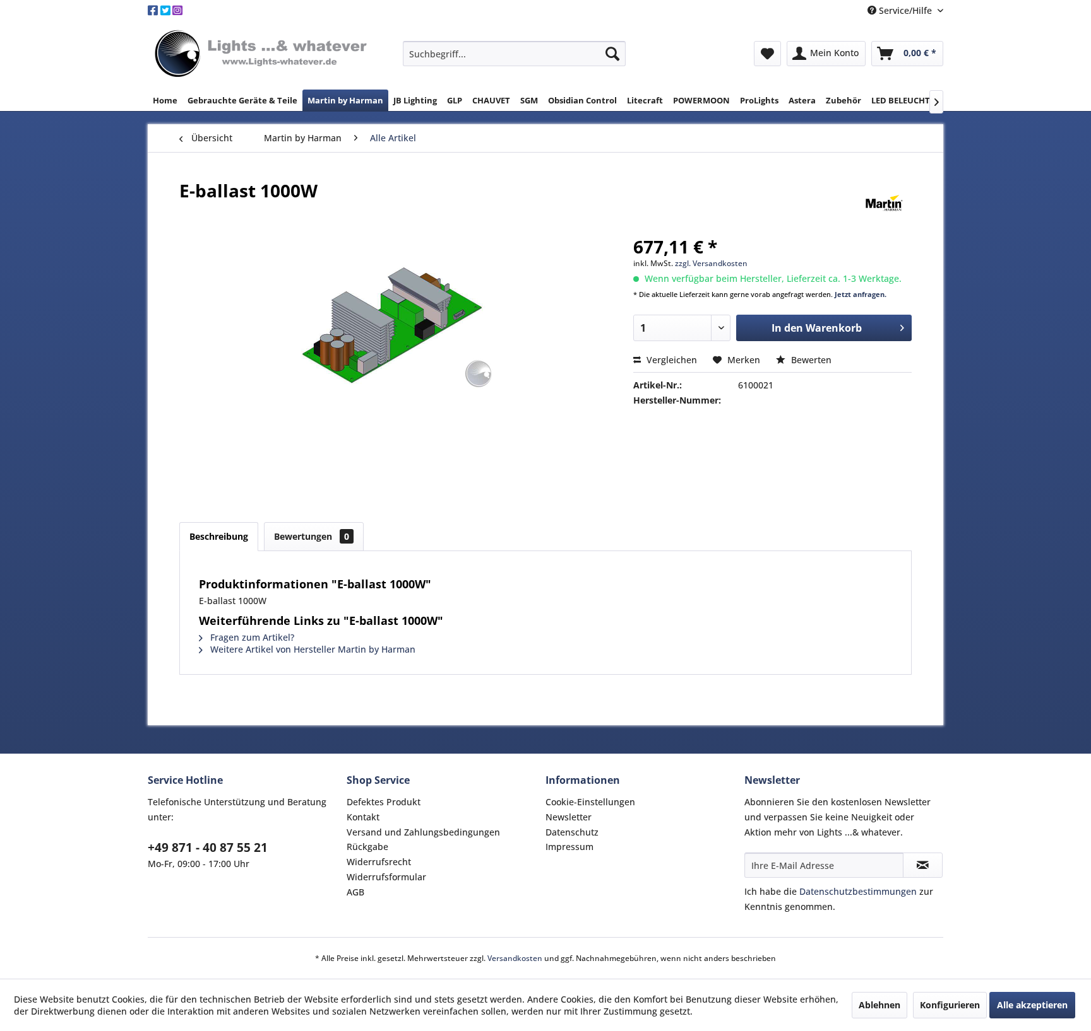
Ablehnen (879, 1005)
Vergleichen (670, 360)
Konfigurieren (950, 1005)
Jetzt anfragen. (860, 294)
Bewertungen (311, 536)
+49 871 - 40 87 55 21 (208, 847)
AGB (355, 892)
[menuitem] (514, 53)
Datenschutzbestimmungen (858, 891)
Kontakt (363, 817)
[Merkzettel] (767, 53)
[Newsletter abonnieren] (923, 865)
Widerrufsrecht (379, 862)
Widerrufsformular (386, 877)
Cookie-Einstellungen (590, 802)
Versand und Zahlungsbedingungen (423, 832)
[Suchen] (612, 53)
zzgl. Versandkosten (711, 263)
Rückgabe (367, 847)
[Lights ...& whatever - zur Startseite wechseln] (263, 54)
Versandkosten (514, 958)
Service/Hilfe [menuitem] (905, 10)
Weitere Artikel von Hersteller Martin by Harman (311, 649)
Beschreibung (218, 536)
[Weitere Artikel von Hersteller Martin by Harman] (884, 203)
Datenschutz (572, 832)
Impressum (569, 847)
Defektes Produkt (383, 802)
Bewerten (810, 360)
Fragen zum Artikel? (251, 637)
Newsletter (569, 817)
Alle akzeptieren (1032, 1005)
